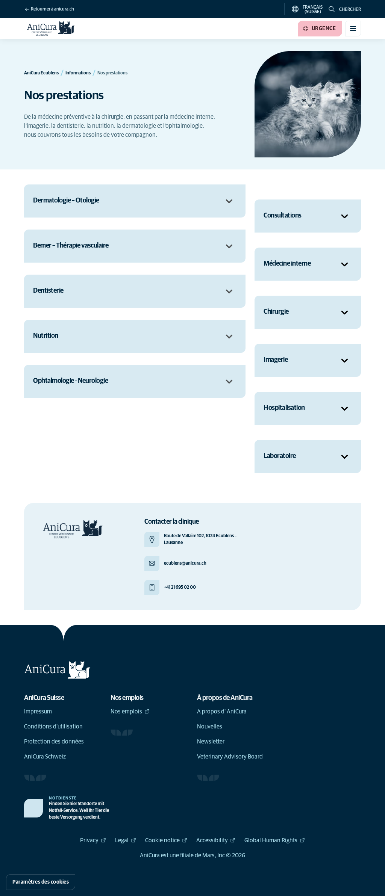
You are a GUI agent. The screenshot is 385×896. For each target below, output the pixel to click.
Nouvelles (209, 727)
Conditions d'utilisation (53, 727)
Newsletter (210, 742)
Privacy (89, 840)
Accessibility (212, 840)
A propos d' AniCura (222, 712)
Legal (122, 840)
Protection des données (54, 742)
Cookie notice (162, 840)
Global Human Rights (270, 840)
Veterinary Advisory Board (230, 757)
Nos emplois (126, 712)
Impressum (38, 712)
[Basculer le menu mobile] (353, 28)
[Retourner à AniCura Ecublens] (51, 29)
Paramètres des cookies (40, 882)
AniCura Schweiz (45, 757)
